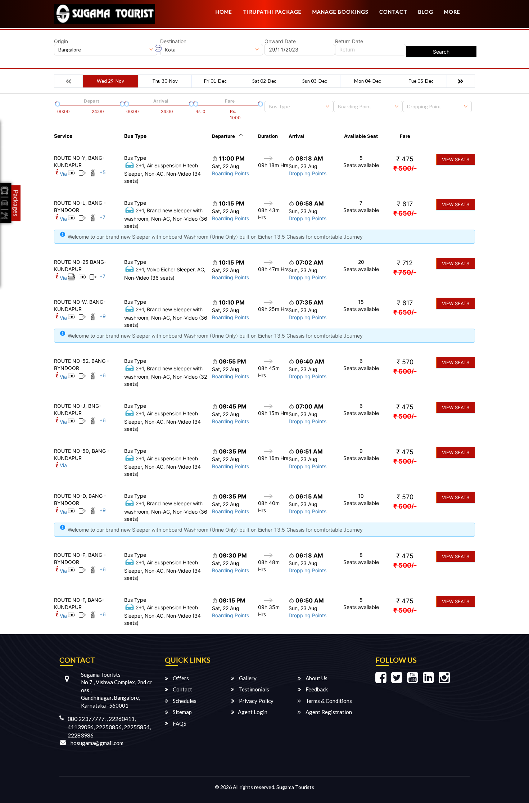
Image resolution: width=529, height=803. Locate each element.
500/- (405, 168)
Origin (61, 41)
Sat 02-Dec (264, 81)
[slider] (57, 103)
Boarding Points (230, 173)
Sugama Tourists (295, 787)
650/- (405, 213)
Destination (173, 41)
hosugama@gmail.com (97, 743)
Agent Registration (328, 712)
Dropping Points (307, 173)
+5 (102, 172)
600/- (405, 371)
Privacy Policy (255, 701)
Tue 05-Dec (420, 81)
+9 (102, 316)
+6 (102, 375)
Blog (425, 12)
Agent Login (252, 712)
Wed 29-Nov (110, 81)
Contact (393, 12)
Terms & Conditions (328, 701)
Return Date (349, 41)
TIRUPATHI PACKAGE (272, 12)
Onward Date (280, 41)
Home (224, 12)
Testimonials (253, 689)
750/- (404, 272)
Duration (268, 136)
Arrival (296, 136)
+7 (102, 217)
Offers (180, 678)
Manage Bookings (340, 12)
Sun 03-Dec (314, 81)
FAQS (179, 723)
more (452, 12)
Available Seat (361, 136)
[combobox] (299, 106)
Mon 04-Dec (367, 81)
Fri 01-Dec (215, 81)
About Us (315, 678)
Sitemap (182, 712)
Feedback (316, 689)
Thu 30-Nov (165, 81)
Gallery (247, 678)
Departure (223, 136)
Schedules (184, 701)
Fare (405, 136)
